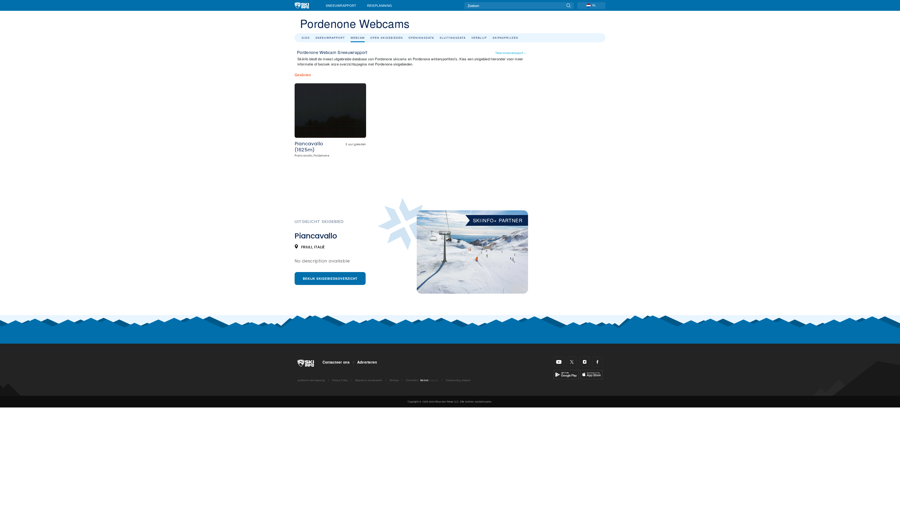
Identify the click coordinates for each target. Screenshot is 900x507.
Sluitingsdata (453, 37)
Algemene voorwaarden (368, 380)
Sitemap (394, 380)
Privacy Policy (340, 380)
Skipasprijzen (505, 37)
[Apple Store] (591, 374)
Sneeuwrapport (341, 5)
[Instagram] (585, 362)
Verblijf (479, 37)
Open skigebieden (386, 37)
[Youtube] (559, 362)
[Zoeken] (568, 5)
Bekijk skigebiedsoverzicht (330, 278)
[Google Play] (566, 374)
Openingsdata (421, 37)
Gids (306, 37)
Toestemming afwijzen (458, 380)
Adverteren (367, 362)
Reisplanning (379, 5)
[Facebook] (597, 362)
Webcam (358, 37)
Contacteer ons (336, 362)
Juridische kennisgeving (311, 380)
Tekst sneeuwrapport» (510, 53)
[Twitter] (572, 362)
